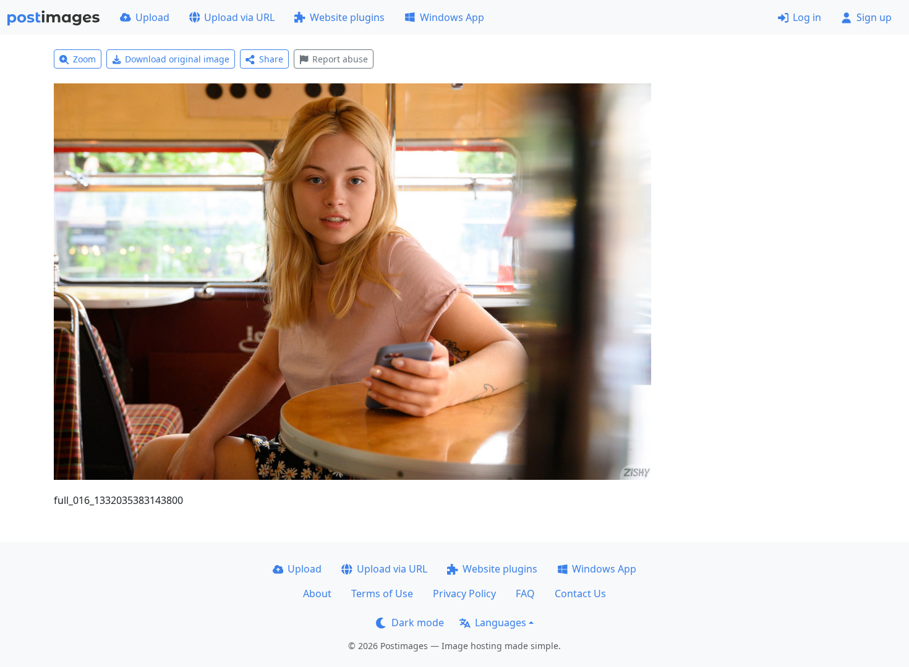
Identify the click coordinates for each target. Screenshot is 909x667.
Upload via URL (239, 17)
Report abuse (340, 59)
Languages (500, 622)
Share (271, 59)
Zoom (84, 59)
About (317, 593)
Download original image (177, 59)
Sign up (874, 17)
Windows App (452, 17)
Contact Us (580, 593)
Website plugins (347, 17)
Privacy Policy (464, 593)
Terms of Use (382, 593)
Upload (152, 17)
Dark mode (417, 622)
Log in (807, 17)
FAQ (525, 593)
